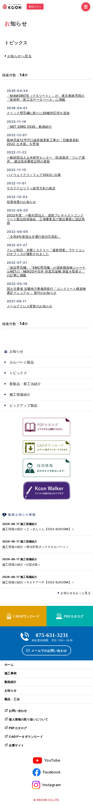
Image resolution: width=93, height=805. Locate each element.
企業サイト (16, 745)
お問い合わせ (18, 710)
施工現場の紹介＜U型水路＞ (21, 564)
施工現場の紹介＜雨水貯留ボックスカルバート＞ (35, 547)
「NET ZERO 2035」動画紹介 (29, 126)
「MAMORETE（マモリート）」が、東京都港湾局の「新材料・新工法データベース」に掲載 (45, 97)
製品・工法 (12, 699)
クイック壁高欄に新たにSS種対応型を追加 (38, 113)
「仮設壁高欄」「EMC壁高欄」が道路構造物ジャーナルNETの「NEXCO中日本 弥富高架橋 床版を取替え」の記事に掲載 (46, 271)
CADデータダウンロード (26, 736)
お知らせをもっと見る (75, 593)
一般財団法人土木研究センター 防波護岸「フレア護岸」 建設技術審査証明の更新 (46, 159)
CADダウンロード (26, 616)
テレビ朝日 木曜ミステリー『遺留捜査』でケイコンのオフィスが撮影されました (46, 252)
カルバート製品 (21, 362)
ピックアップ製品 (23, 405)
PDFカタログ (74, 616)
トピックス (18, 373)
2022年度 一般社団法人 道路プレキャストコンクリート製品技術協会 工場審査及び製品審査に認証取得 (46, 219)
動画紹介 (11, 682)
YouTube (52, 760)
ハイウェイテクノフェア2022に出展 (34, 175)
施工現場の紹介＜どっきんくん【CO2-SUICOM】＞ (38, 529)
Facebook (52, 772)
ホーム (9, 664)
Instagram (51, 784)
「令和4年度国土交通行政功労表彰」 (34, 236)
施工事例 (11, 673)
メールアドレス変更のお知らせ (29, 306)
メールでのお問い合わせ (49, 650)
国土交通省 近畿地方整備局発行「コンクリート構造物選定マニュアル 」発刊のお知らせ (46, 290)
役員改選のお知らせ (21, 202)
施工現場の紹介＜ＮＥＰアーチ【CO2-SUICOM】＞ (38, 582)
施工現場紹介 (19, 394)
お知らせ (16, 351)
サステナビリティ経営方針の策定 (31, 188)
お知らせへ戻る (19, 56)
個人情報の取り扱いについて (28, 719)
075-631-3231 (52, 634)
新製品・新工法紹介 (25, 384)
